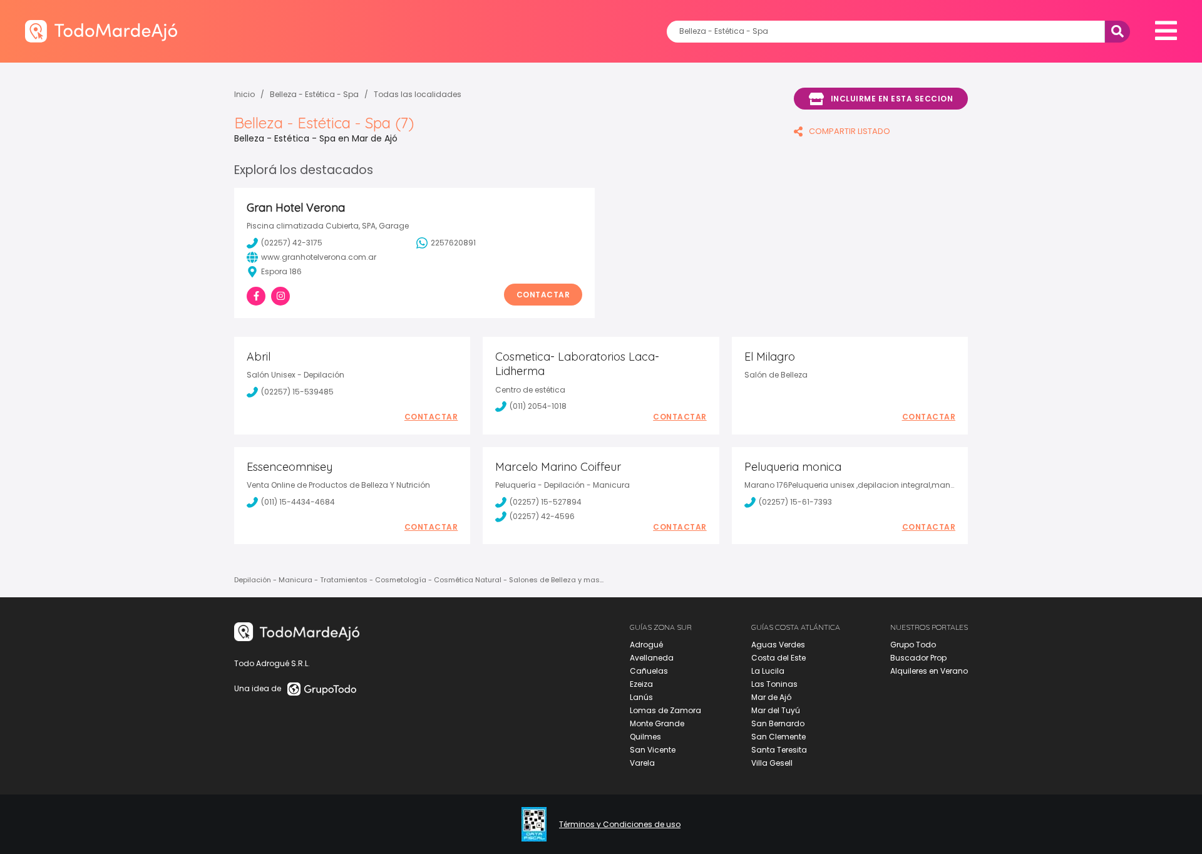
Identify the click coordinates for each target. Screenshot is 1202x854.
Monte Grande (657, 723)
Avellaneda (652, 657)
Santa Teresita (779, 749)
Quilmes (645, 736)
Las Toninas (774, 684)
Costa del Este (778, 657)
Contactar (543, 294)
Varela (642, 763)
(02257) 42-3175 (291, 242)
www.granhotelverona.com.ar (318, 257)
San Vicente (652, 749)
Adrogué (646, 644)
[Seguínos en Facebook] (256, 296)
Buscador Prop (918, 657)
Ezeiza (641, 684)
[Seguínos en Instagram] (280, 296)
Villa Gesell (772, 763)
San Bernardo (777, 723)
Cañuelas (649, 671)
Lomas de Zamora (665, 710)
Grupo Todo (913, 644)
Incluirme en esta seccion (892, 98)
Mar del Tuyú (775, 710)
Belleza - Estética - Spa (314, 94)
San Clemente (778, 736)
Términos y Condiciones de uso (620, 825)
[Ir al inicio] (101, 31)
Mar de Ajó (771, 697)
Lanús (641, 697)
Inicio (244, 94)
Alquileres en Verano (929, 671)
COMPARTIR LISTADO (849, 131)
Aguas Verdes (778, 644)
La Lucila (767, 671)
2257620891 (453, 242)
